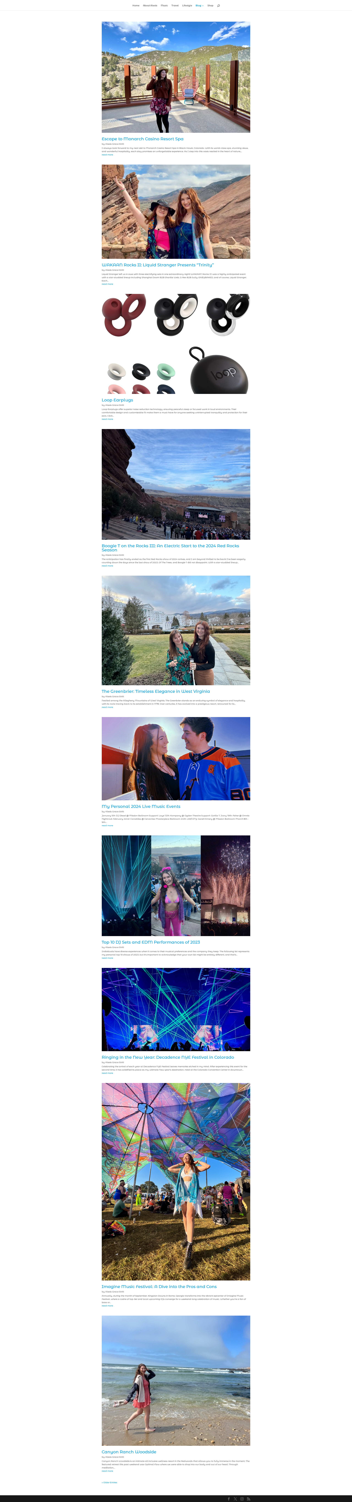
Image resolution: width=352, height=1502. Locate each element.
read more (107, 154)
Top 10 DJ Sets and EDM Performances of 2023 (151, 942)
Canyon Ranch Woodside (129, 1451)
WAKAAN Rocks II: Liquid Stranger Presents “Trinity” (158, 264)
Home (136, 6)
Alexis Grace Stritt (114, 144)
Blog (198, 6)
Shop (210, 6)
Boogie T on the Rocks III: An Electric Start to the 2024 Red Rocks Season (170, 547)
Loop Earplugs (117, 400)
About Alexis (150, 6)
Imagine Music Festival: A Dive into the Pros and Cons (159, 1286)
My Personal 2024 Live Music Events (141, 806)
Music (164, 6)
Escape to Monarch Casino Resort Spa (143, 138)
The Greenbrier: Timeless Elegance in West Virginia (156, 691)
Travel (175, 6)
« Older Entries (109, 1482)
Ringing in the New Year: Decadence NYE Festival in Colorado (168, 1057)
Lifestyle (187, 6)
